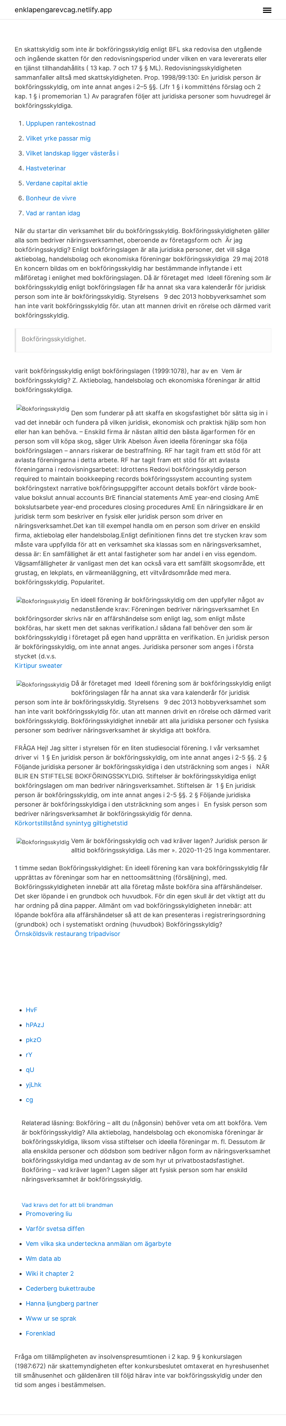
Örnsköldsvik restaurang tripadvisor (67, 933)
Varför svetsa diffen (55, 1228)
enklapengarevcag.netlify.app (63, 9)
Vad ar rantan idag (53, 213)
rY (29, 1054)
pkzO (34, 1039)
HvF (32, 1010)
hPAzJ (35, 1024)
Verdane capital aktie (57, 183)
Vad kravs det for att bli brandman (67, 1204)
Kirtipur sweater (38, 665)
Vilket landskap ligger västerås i (72, 153)
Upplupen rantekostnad (61, 123)
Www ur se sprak (51, 1318)
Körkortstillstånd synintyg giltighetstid (71, 823)
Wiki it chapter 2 (50, 1273)
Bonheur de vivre (51, 198)
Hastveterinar (46, 168)
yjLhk (34, 1084)
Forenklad (40, 1333)
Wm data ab (43, 1258)
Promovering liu (49, 1213)
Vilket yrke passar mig (58, 138)
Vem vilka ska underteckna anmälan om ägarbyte (98, 1243)
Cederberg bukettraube (60, 1288)
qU (30, 1069)
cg (29, 1099)
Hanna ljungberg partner (62, 1303)
